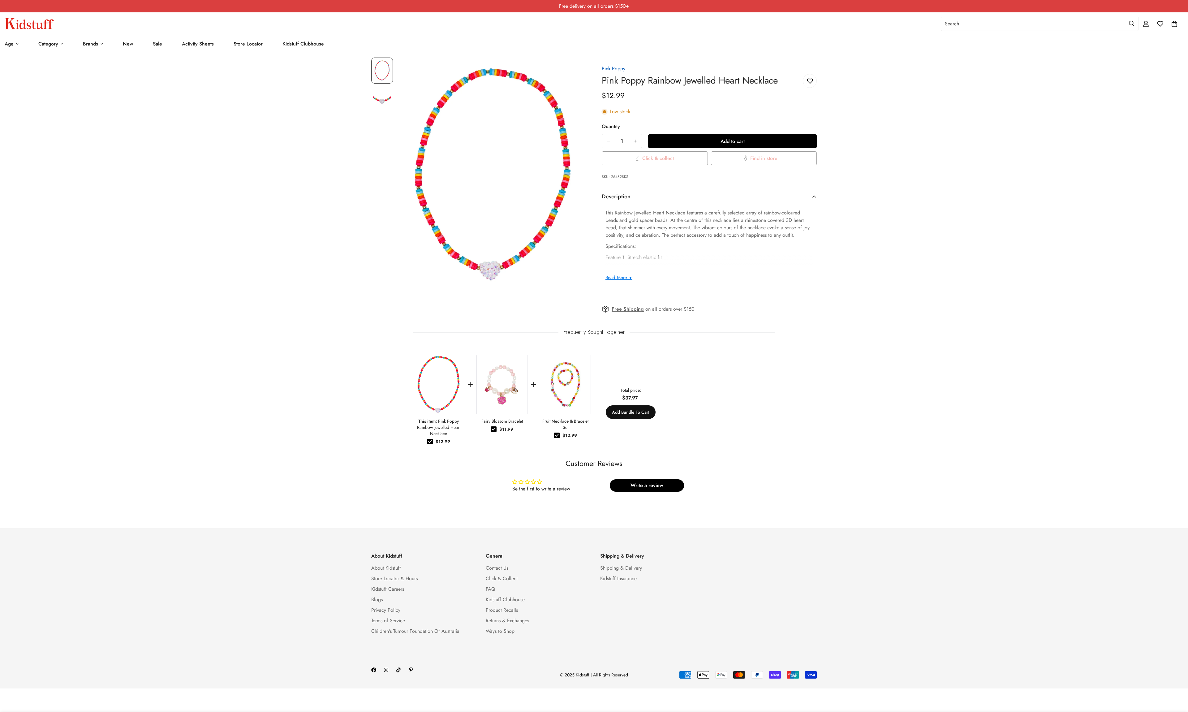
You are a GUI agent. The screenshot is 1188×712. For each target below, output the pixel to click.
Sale (157, 43)
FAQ (490, 589)
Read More (618, 277)
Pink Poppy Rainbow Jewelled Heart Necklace (438, 427)
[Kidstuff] (29, 24)
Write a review (647, 485)
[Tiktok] (398, 669)
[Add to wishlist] (810, 81)
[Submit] (1132, 23)
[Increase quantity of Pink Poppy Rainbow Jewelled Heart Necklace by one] (635, 141)
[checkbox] (430, 441)
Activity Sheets (198, 43)
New (128, 43)
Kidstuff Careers (387, 589)
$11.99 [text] (506, 429)
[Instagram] (386, 669)
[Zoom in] (573, 71)
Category (48, 43)
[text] (594, 332)
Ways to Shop (500, 631)
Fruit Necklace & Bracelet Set (565, 424)
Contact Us (497, 568)
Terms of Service (388, 620)
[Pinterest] (410, 669)
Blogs (377, 599)
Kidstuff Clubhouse (303, 43)
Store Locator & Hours (394, 578)
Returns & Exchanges (507, 620)
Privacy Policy (385, 610)
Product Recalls (502, 610)
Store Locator (248, 43)
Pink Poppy (613, 68)
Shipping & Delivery (621, 568)
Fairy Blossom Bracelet (502, 421)
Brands (90, 43)
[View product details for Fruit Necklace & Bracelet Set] (565, 384)
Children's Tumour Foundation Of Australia (415, 631)
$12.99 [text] (443, 441)
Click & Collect (502, 578)
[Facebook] (373, 669)
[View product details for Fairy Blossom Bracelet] (501, 384)
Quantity (611, 126)
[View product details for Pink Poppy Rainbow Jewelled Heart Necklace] (438, 384)
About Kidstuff (386, 568)
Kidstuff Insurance (618, 578)
